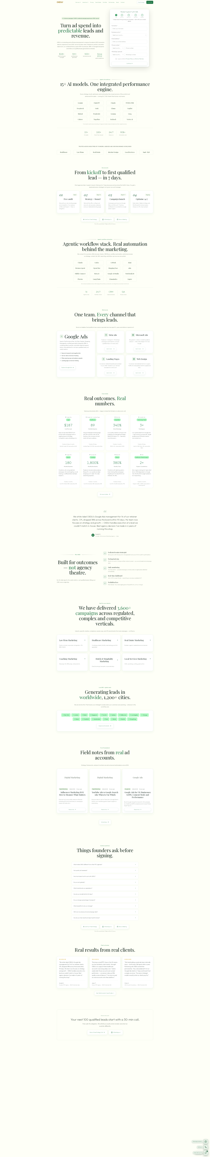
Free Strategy (141, 2)
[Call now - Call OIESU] (205, 1147)
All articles (104, 822)
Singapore (94, 715)
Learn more (111, 349)
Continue (128, 63)
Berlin (114, 719)
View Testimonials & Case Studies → (105, 993)
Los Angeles (134, 715)
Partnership (111, 2)
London (76, 715)
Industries (85, 2)
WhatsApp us (116, 1032)
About (117, 2)
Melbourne (123, 715)
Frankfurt (86, 719)
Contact (123, 2)
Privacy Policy (129, 59)
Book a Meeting (123, 219)
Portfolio (105, 2)
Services (77, 2)
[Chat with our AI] (205, 1152)
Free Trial (150, 2)
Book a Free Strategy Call (96, 1032)
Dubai (85, 715)
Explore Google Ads (67, 367)
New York (66, 715)
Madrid (123, 719)
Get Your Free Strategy (91, 219)
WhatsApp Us (107, 219)
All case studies (104, 494)
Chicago (145, 715)
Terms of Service (139, 59)
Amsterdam (97, 719)
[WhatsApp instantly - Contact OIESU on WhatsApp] (205, 1141)
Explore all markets (104, 726)
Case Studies (98, 2)
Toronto (104, 715)
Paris (106, 719)
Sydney (114, 715)
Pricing (92, 2)
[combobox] (129, 35)
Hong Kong (133, 719)
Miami (77, 719)
